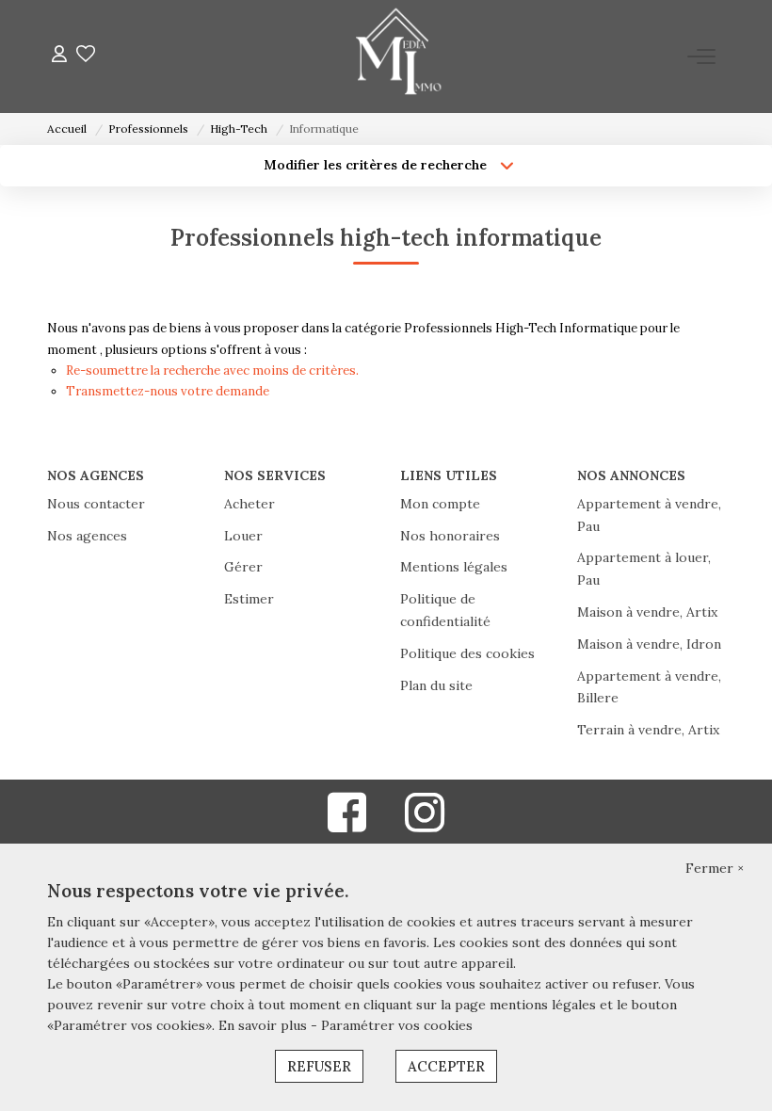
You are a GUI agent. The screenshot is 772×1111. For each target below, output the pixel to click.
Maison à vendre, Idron (649, 644)
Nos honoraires (450, 535)
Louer (243, 535)
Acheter (249, 503)
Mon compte (440, 503)
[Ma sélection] (85, 56)
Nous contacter (96, 503)
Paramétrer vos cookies (397, 1025)
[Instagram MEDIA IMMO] (424, 824)
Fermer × (714, 868)
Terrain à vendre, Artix (648, 729)
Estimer (249, 598)
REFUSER (319, 1066)
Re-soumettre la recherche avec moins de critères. (212, 370)
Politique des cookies (467, 653)
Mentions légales (453, 566)
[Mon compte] (59, 56)
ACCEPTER (446, 1066)
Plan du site (436, 685)
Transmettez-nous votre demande (167, 391)
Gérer (243, 566)
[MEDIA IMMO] (391, 56)
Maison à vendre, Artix (647, 612)
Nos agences (87, 535)
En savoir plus (264, 1025)
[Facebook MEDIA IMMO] (347, 824)
